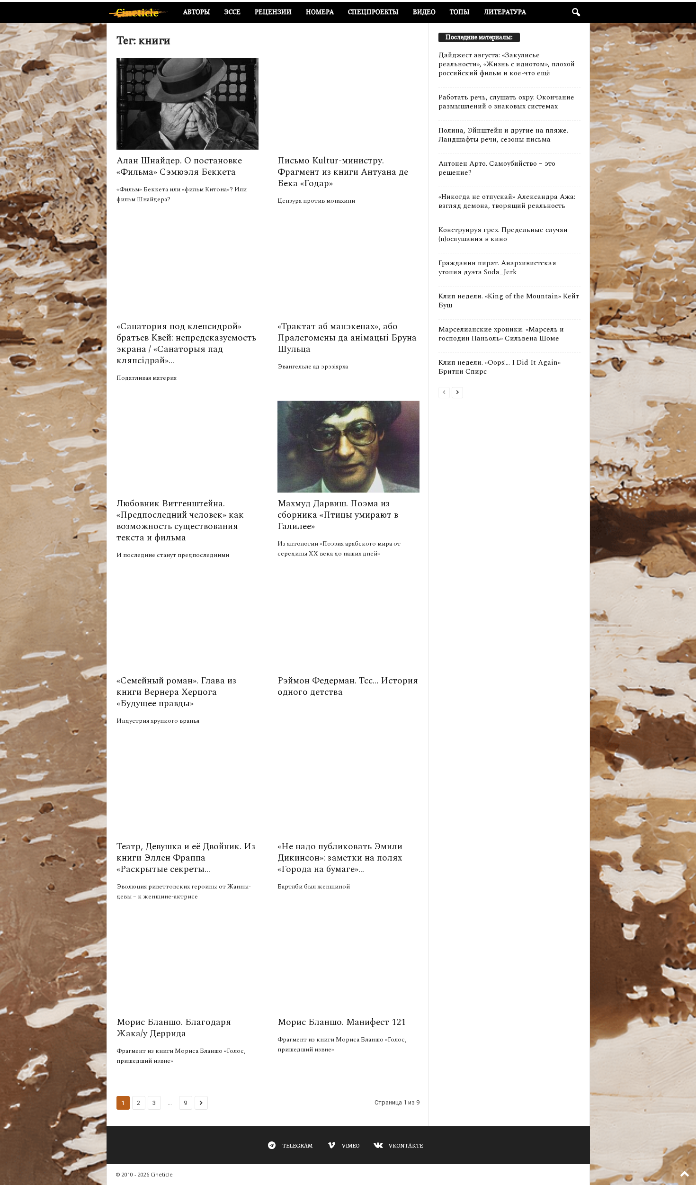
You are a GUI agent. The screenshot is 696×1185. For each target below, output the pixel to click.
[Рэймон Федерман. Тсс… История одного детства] (348, 624)
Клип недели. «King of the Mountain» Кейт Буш (508, 301)
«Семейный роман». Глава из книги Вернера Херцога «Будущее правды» (176, 692)
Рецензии (273, 12)
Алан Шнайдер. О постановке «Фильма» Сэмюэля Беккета (179, 166)
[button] (575, 12)
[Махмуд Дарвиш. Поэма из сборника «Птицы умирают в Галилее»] (348, 447)
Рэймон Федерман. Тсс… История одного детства (347, 686)
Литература (505, 12)
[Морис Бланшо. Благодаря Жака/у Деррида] (187, 965)
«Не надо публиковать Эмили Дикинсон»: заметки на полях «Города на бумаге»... (339, 858)
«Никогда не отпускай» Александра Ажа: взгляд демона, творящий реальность (506, 201)
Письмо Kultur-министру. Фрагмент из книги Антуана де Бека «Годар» (342, 172)
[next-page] (457, 392)
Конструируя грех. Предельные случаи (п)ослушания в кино (503, 234)
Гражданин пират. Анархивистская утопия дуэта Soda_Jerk (497, 268)
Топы (460, 12)
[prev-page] (444, 392)
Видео (424, 12)
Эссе (232, 12)
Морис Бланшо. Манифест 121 (341, 1022)
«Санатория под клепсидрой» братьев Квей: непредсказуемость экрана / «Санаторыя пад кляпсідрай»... (186, 344)
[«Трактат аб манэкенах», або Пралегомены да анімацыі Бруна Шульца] (348, 269)
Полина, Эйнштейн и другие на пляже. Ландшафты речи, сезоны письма (503, 135)
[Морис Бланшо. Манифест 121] (348, 965)
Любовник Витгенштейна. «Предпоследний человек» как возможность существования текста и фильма (180, 521)
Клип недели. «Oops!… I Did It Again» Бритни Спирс (499, 367)
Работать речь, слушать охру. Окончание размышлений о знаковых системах (506, 102)
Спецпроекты (373, 12)
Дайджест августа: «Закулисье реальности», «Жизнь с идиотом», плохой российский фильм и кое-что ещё (506, 64)
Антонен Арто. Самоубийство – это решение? (496, 168)
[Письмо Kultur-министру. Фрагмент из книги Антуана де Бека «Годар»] (348, 104)
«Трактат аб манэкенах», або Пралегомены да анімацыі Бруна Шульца (347, 338)
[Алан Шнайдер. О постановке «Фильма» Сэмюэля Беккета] (187, 104)
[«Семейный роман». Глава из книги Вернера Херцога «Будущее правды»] (187, 624)
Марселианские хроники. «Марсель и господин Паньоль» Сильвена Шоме (501, 334)
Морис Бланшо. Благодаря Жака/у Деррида (173, 1028)
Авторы (196, 12)
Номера (320, 12)
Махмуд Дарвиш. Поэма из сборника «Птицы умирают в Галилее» (337, 515)
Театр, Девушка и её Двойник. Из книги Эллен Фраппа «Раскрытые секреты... (185, 858)
